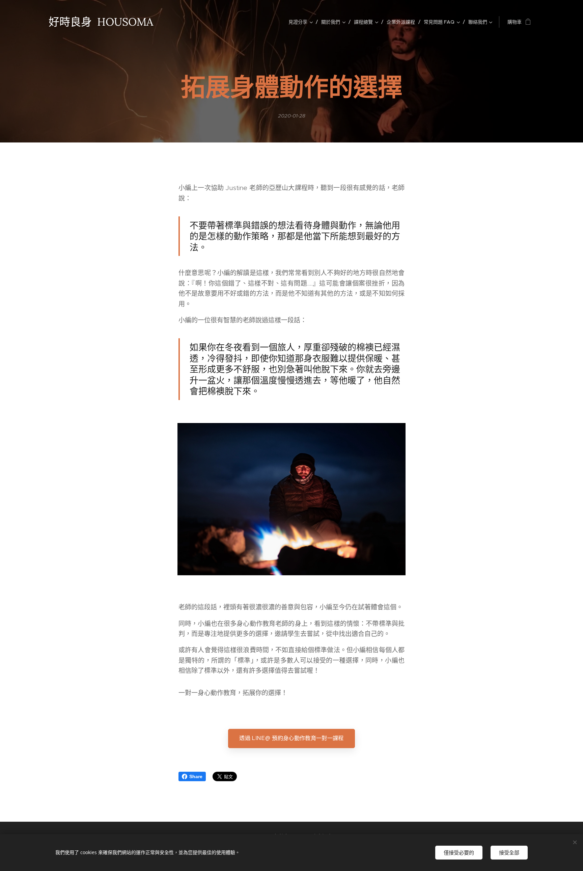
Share (195, 776)
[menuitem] (302, 22)
